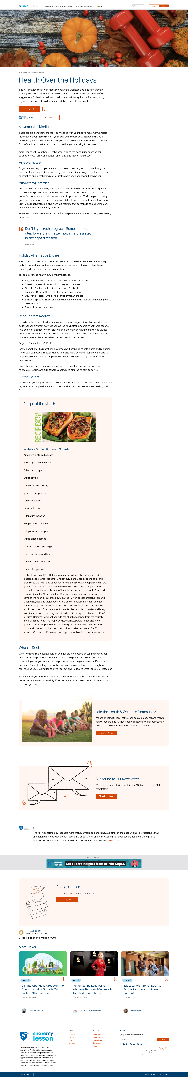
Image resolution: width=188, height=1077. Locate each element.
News (95, 1046)
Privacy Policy (164, 1074)
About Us (72, 1034)
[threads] (138, 1044)
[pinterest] (131, 1044)
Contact (72, 1044)
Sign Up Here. (106, 796)
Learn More (106, 733)
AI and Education (48, 6)
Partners (72, 1037)
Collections (97, 1034)
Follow (48, 117)
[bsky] (141, 1044)
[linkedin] (127, 1044)
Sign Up (164, 6)
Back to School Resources (64, 6)
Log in (59, 893)
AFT (31, 117)
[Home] (23, 6)
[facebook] (120, 1044)
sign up (70, 893)
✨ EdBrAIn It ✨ (101, 6)
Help (70, 1041)
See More (114, 840)
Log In (154, 6)
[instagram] (124, 1044)
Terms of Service (150, 1074)
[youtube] (134, 1044)
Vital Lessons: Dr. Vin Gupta (84, 6)
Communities (98, 1037)
